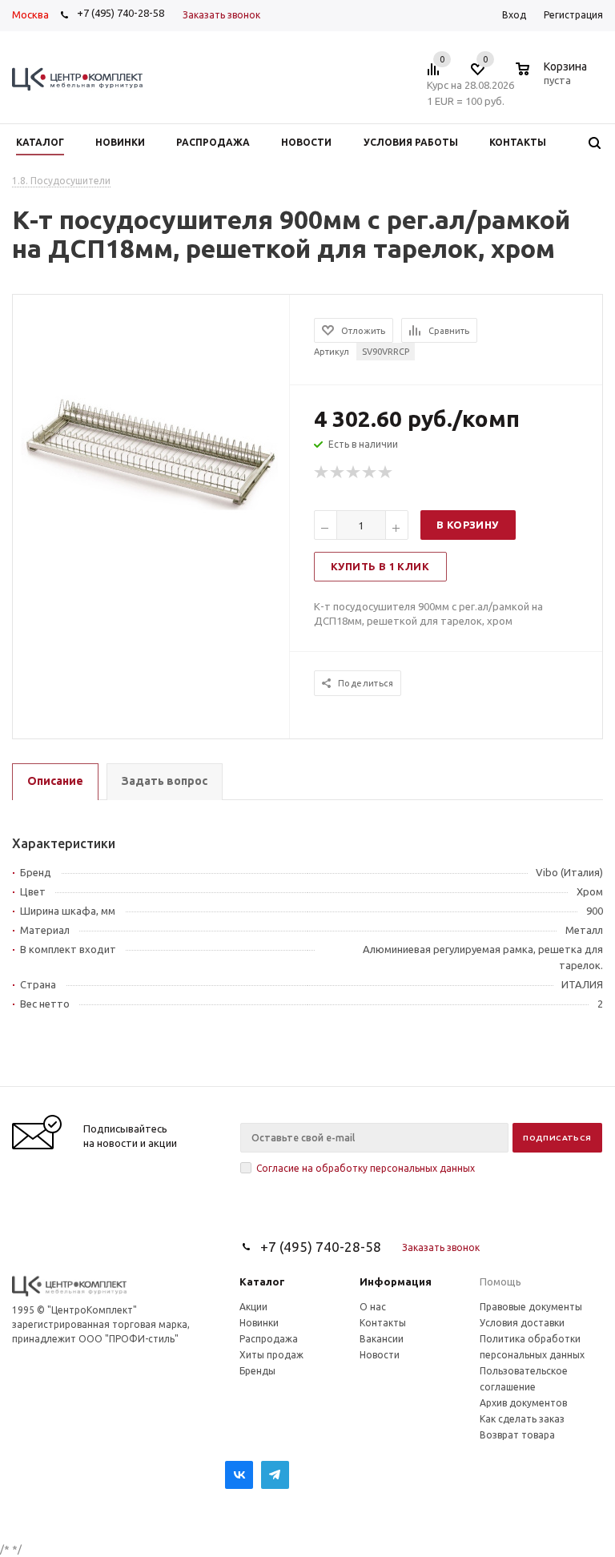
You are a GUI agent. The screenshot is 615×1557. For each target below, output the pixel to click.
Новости (380, 1355)
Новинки (259, 1323)
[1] (322, 473)
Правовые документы (531, 1307)
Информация (396, 1281)
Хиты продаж (271, 1355)
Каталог (262, 1281)
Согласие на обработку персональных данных (365, 1168)
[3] (354, 473)
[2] (338, 473)
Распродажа (268, 1339)
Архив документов (523, 1403)
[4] (370, 473)
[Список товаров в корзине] (553, 78)
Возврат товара (517, 1435)
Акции (253, 1307)
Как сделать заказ (522, 1419)
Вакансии (382, 1339)
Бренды (257, 1371)
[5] (386, 473)
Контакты (383, 1323)
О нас (373, 1307)
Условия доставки (522, 1323)
